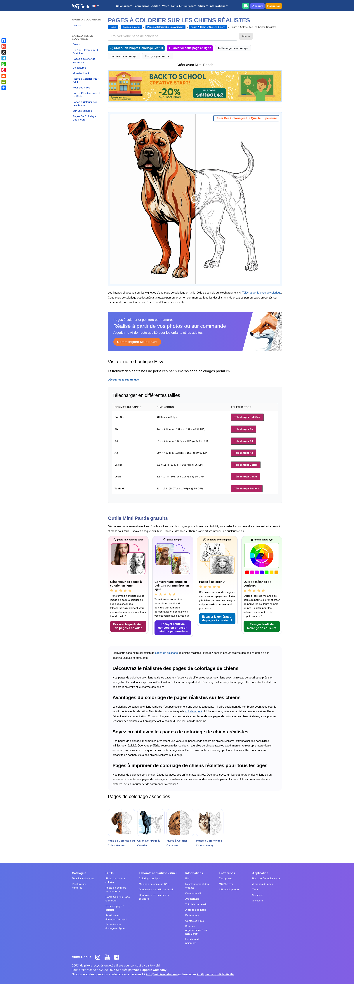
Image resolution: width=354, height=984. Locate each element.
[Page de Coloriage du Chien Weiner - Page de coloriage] (121, 822)
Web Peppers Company (149, 969)
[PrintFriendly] (4, 82)
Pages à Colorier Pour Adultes (85, 80)
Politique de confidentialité (215, 974)
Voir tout (77, 25)
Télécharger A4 (243, 440)
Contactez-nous (194, 920)
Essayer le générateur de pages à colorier (128, 626)
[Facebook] (4, 40)
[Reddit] (4, 76)
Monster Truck (81, 73)
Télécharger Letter (245, 464)
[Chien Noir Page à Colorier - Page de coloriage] (150, 822)
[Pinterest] (4, 70)
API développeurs (229, 889)
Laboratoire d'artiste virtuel (157, 873)
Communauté (193, 893)
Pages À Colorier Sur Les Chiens (208, 27)
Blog (187, 878)
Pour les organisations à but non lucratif (196, 930)
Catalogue (79, 873)
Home (113, 27)
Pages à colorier (131, 27)
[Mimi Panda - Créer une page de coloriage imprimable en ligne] (81, 6)
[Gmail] (4, 46)
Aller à (246, 36)
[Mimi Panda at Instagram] (99, 957)
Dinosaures (79, 67)
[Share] (4, 88)
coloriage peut (193, 711)
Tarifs (174, 5)
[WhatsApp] (4, 64)
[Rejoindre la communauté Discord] (245, 5)
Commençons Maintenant (137, 342)
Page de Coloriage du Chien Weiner (121, 843)
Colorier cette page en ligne (192, 48)
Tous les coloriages (83, 878)
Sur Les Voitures (82, 110)
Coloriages (123, 5)
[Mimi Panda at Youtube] (108, 957)
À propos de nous (195, 909)
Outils (154, 5)
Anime (76, 44)
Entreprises (186, 5)
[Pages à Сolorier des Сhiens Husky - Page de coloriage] (209, 822)
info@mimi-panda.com (162, 974)
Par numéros (141, 5)
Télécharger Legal (245, 476)
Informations (217, 5)
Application (260, 873)
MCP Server (226, 883)
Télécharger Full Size (247, 417)
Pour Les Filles (81, 87)
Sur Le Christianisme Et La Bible (86, 95)
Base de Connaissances (266, 878)
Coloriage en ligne (149, 878)
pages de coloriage (166, 652)
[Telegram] (4, 58)
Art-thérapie (192, 898)
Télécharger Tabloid (246, 488)
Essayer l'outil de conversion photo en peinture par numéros (173, 627)
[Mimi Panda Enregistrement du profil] (195, 86)
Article (201, 5)
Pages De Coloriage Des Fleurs (84, 118)
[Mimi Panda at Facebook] (117, 957)
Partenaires (192, 915)
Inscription (274, 5)
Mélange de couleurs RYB (154, 883)
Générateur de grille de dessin (156, 889)
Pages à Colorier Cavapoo (176, 843)
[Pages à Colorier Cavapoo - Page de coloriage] (180, 822)
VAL (164, 5)
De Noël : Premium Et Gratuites (85, 51)
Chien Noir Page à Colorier (148, 843)
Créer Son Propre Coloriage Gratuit (138, 48)
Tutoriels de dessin (196, 904)
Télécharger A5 (243, 429)
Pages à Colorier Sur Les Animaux (85, 103)
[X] (4, 52)
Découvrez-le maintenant (123, 379)
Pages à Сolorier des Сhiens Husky (209, 843)
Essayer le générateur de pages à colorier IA (217, 618)
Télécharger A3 (243, 452)
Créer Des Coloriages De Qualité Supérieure (246, 118)
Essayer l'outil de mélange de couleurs (261, 626)
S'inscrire (257, 5)
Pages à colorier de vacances (84, 60)
